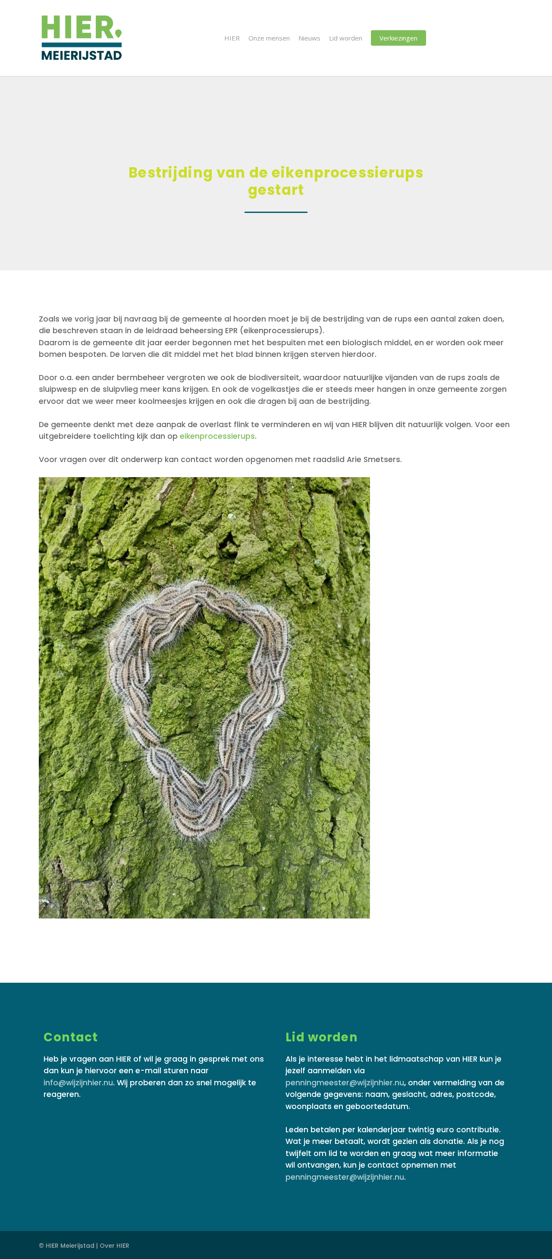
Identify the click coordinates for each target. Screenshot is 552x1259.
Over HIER (114, 1245)
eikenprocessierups (217, 436)
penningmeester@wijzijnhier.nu (344, 1083)
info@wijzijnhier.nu (78, 1083)
